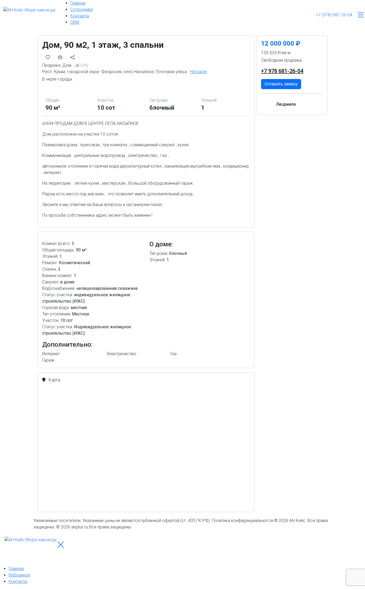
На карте (198, 71)
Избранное (19, 575)
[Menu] (360, 15)
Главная (78, 3)
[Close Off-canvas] (60, 544)
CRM (74, 22)
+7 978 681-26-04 (282, 71)
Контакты (79, 15)
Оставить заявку (281, 83)
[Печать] (60, 57)
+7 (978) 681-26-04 (334, 14)
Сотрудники (81, 9)
